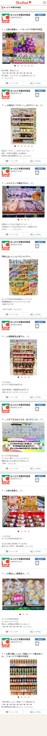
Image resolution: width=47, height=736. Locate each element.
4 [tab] (25, 66)
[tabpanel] (23, 48)
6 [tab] (32, 66)
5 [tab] (28, 66)
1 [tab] (15, 66)
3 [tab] (22, 66)
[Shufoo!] (23, 3)
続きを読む (9, 78)
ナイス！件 (13, 83)
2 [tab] (18, 66)
